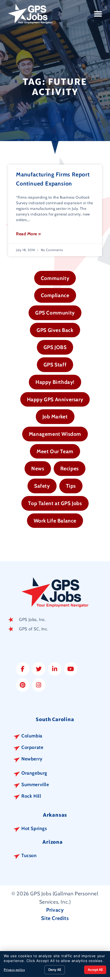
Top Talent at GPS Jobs (55, 503)
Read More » (28, 233)
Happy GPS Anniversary (55, 399)
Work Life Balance (55, 520)
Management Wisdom (55, 434)
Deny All (54, 969)
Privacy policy (14, 970)
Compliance (55, 295)
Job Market (55, 416)
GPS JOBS (55, 347)
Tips (71, 486)
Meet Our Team (55, 451)
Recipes (69, 468)
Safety (42, 486)
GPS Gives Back (55, 330)
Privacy (55, 910)
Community (55, 278)
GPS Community (55, 312)
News (37, 468)
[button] (98, 13)
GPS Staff (55, 364)
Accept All (95, 969)
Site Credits (55, 918)
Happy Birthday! (55, 382)
